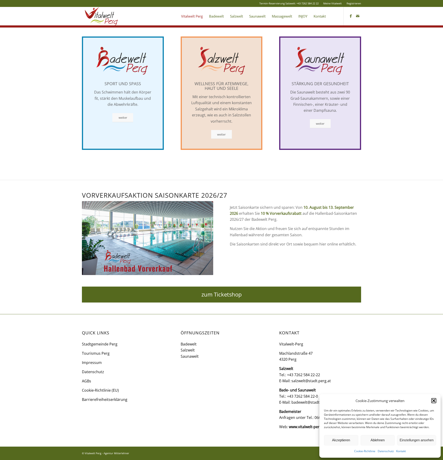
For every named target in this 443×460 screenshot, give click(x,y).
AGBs (86, 381)
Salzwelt (188, 350)
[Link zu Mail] (357, 15)
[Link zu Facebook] (350, 15)
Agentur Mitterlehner (116, 453)
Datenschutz (386, 451)
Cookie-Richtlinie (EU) (100, 390)
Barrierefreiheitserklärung (104, 399)
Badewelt (189, 344)
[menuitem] (332, 3)
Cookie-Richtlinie (364, 451)
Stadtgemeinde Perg (99, 344)
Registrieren (354, 3)
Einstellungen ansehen (417, 440)
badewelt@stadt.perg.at (312, 402)
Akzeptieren (341, 440)
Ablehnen (378, 440)
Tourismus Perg (96, 353)
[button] (433, 400)
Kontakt (401, 451)
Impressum (92, 362)
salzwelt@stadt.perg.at (311, 380)
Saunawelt (190, 356)
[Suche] (333, 16)
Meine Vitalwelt (332, 3)
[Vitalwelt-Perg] (102, 16)
